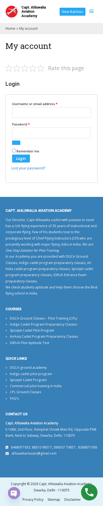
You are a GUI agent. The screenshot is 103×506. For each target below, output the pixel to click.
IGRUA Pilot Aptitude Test (29, 342)
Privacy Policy (33, 499)
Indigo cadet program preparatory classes (52, 262)
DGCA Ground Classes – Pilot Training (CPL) (43, 318)
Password (27, 124)
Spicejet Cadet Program (28, 380)
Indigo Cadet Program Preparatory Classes (43, 324)
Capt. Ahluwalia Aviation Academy (33, 11)
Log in (21, 158)
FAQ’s (14, 398)
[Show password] (16, 143)
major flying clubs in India (61, 244)
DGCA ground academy (28, 367)
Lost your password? (28, 168)
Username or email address (41, 103)
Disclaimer (72, 499)
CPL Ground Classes (25, 392)
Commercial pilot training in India (36, 386)
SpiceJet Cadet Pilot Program (32, 330)
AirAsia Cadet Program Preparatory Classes (44, 336)
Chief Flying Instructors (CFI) (57, 238)
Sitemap (54, 499)
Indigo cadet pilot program (31, 374)
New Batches (72, 11)
